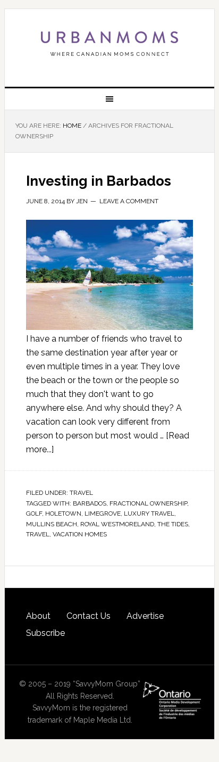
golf (34, 513)
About (38, 616)
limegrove (103, 513)
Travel (81, 492)
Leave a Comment (128, 201)
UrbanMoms (109, 44)
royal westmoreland (117, 524)
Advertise (145, 616)
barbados (89, 503)
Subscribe (45, 633)
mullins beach (51, 524)
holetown (63, 513)
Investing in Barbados (98, 181)
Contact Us (88, 616)
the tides (172, 524)
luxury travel (149, 513)
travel (37, 534)
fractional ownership (148, 503)
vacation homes (80, 534)
